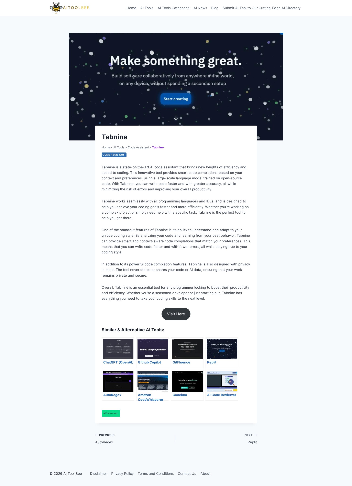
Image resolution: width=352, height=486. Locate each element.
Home (131, 8)
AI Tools (146, 8)
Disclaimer (98, 474)
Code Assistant (138, 147)
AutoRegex (105, 438)
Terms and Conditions (156, 474)
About (205, 474)
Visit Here (176, 313)
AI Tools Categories (173, 8)
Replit (251, 438)
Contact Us (187, 474)
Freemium (110, 413)
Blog (214, 8)
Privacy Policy (122, 474)
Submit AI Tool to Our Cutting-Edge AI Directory (261, 8)
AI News (200, 8)
